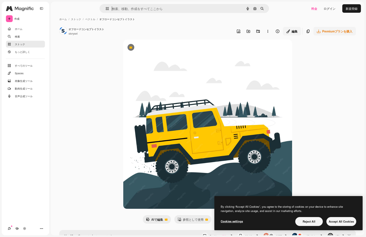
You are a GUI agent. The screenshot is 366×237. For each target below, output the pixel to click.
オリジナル (152, 48)
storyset (73, 33)
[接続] (9, 228)
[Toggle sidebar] (41, 8)
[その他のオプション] (267, 31)
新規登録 (352, 8)
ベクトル (90, 19)
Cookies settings (232, 221)
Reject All (309, 221)
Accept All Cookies (341, 221)
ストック (76, 19)
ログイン (330, 8)
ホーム (63, 19)
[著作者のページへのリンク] (63, 31)
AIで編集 (154, 220)
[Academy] (17, 228)
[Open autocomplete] (105, 8)
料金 (314, 8)
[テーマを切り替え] (24, 228)
